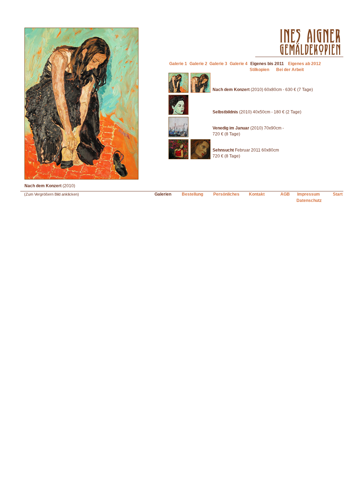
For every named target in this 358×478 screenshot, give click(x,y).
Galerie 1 (178, 63)
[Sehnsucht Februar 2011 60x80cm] (178, 157)
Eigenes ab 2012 (304, 63)
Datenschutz (309, 200)
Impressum (308, 194)
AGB (285, 194)
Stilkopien (259, 69)
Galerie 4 (239, 63)
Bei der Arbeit (290, 69)
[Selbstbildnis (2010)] (178, 113)
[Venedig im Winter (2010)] (178, 135)
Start (338, 194)
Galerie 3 (218, 63)
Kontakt (257, 194)
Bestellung (192, 194)
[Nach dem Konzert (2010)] (178, 91)
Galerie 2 (198, 63)
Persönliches (226, 194)
